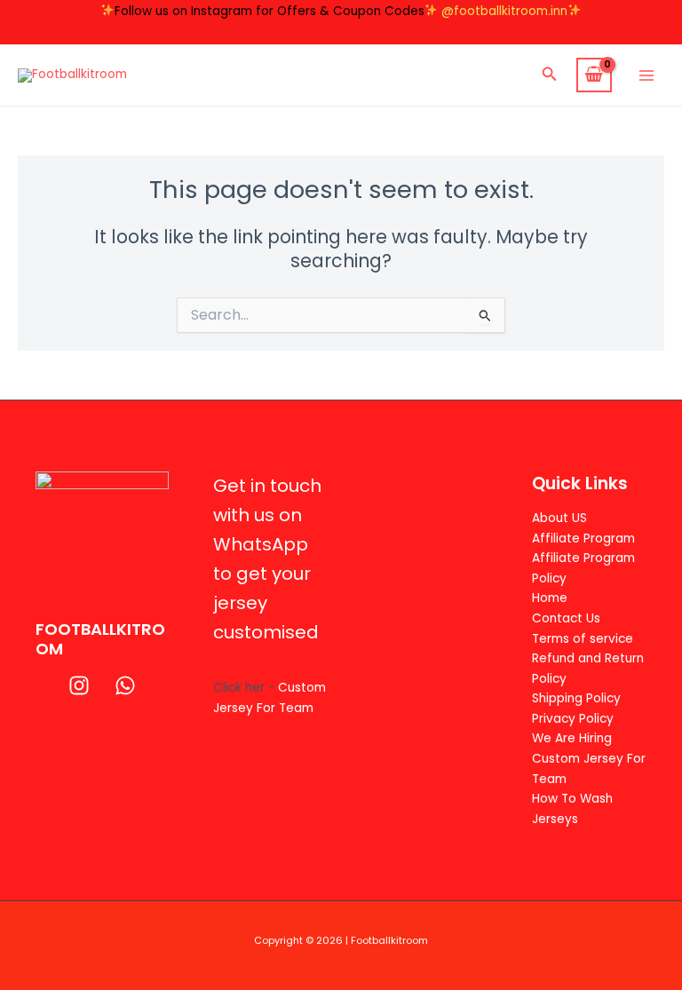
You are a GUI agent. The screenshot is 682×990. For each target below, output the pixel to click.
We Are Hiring (572, 738)
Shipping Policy (576, 698)
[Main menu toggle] (647, 75)
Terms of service (582, 638)
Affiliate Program (583, 538)
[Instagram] (79, 685)
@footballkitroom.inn (504, 11)
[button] (550, 75)
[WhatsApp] (125, 685)
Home (549, 598)
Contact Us (566, 618)
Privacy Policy (573, 718)
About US (559, 518)
